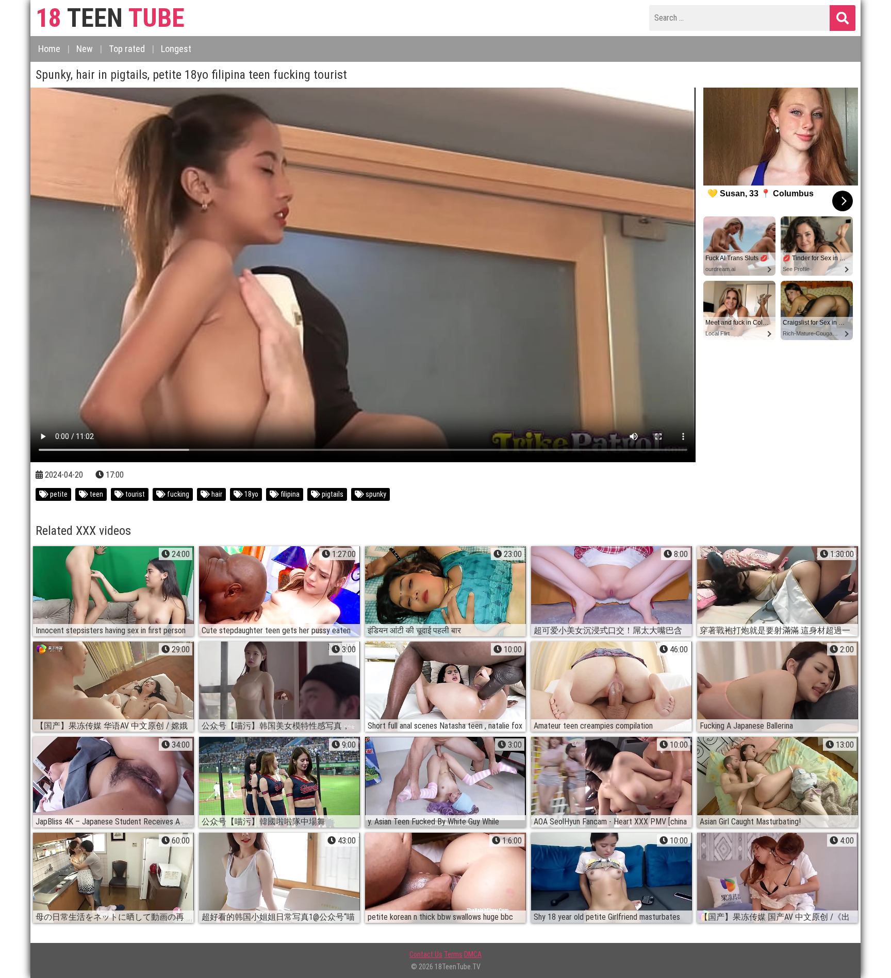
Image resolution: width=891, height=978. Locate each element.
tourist (134, 494)
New (84, 48)
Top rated (127, 48)
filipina (289, 494)
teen (95, 494)
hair (216, 494)
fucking (177, 494)
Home (49, 48)
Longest (176, 48)
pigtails (331, 494)
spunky (375, 494)
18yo (250, 494)
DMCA (473, 954)
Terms (453, 954)
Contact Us (425, 954)
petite (58, 494)
